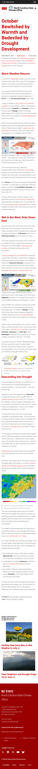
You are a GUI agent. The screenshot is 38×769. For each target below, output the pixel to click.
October (20, 599)
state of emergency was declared (14, 255)
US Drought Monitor (10, 368)
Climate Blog (14, 597)
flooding (15, 599)
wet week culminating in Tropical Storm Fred (17, 270)
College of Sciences (28, 738)
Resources (22, 765)
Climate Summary (25, 597)
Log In (29, 765)
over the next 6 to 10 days (17, 536)
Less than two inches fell (18, 329)
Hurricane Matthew (26, 315)
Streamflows (6, 451)
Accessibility (6, 765)
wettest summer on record (10, 399)
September (14, 79)
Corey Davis (21, 56)
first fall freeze (29, 170)
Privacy (14, 765)
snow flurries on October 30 (24, 199)
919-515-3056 (6, 719)
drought (8, 599)
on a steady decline (15, 426)
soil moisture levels (13, 564)
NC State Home (8, 2)
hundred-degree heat (28, 116)
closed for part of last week (17, 204)
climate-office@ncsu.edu (10, 722)
